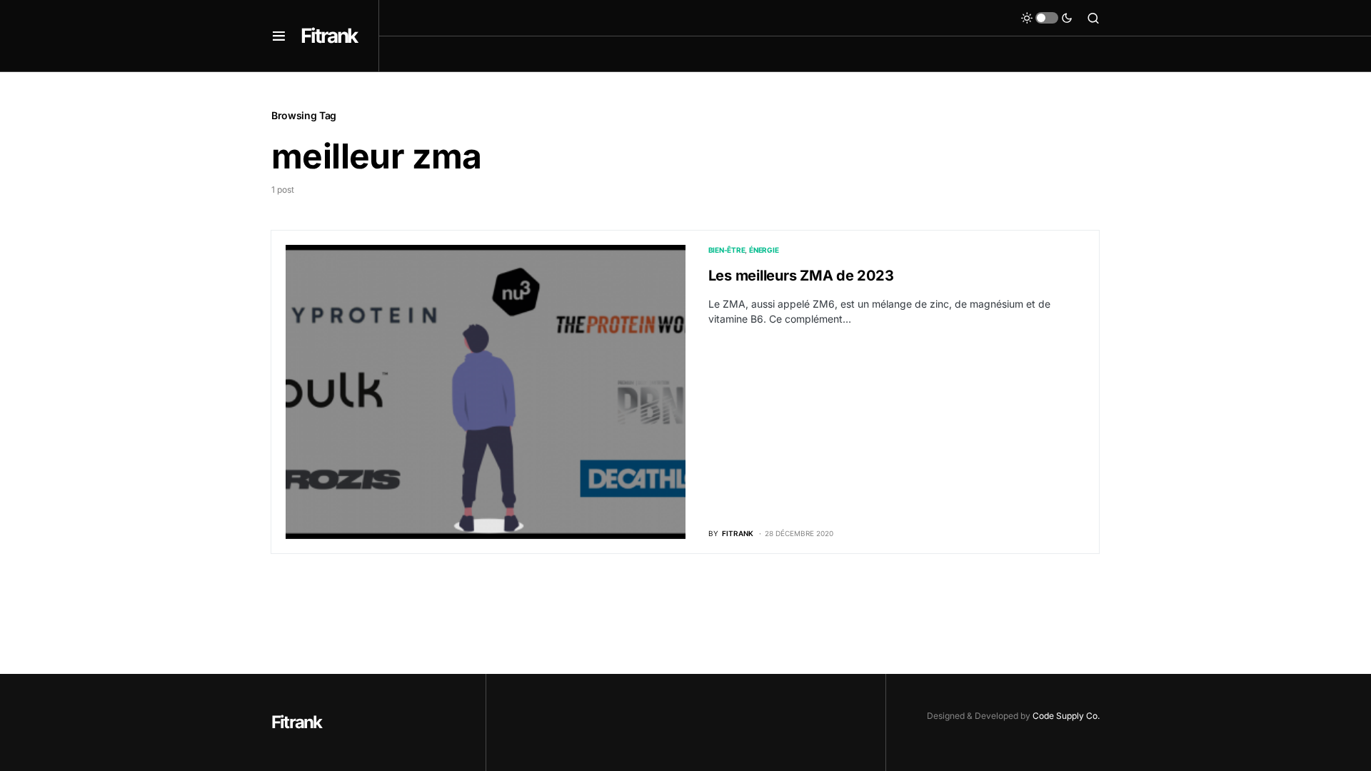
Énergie (763, 250)
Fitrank (329, 36)
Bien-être (726, 250)
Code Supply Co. (1066, 715)
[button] (278, 35)
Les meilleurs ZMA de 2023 (801, 275)
